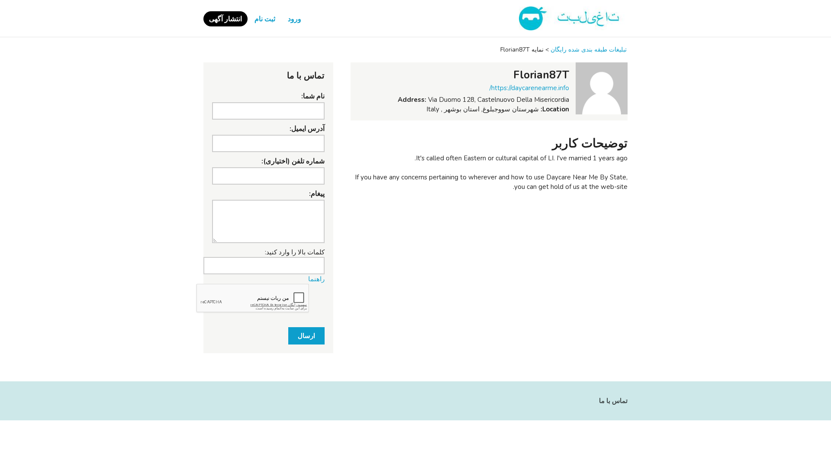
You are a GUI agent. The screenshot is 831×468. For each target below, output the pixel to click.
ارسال (306, 336)
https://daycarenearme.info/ (529, 88)
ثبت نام (264, 19)
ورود (294, 19)
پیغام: (317, 193)
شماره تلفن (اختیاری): (293, 161)
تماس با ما (613, 400)
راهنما (316, 279)
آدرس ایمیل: (307, 128)
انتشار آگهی (225, 19)
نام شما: (313, 96)
